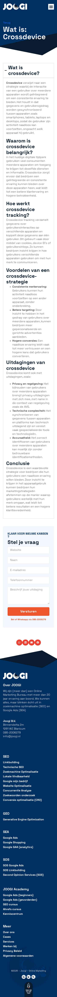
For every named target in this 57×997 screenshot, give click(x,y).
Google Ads (10, 837)
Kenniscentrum (13, 914)
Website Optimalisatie (17, 785)
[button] (19, 643)
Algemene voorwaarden (18, 955)
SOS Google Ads (13, 865)
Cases (7, 936)
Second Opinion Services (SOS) (23, 874)
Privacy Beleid (12, 951)
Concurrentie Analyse (17, 790)
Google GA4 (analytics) (18, 847)
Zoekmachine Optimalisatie (20, 771)
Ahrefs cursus (12, 909)
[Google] (24, 977)
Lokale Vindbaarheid (16, 776)
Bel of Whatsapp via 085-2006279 (28, 619)
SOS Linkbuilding (14, 870)
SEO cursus (10, 904)
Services (8, 941)
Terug (6, 22)
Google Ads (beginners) (18, 895)
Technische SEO (13, 767)
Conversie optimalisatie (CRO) (22, 800)
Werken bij (10, 946)
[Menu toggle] (51, 7)
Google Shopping (14, 842)
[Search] (33, 977)
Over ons (8, 932)
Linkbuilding (11, 762)
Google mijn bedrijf (15, 781)
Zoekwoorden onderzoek (19, 795)
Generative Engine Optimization (23, 819)
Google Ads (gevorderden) (20, 899)
